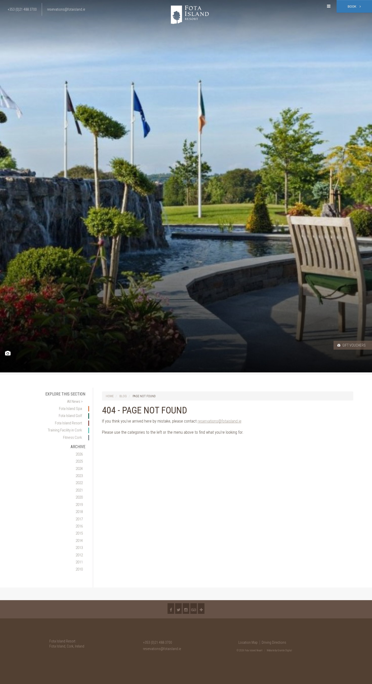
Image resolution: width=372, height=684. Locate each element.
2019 (79, 504)
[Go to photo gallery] (8, 353)
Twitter (178, 608)
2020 (79, 497)
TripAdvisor (193, 608)
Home (110, 396)
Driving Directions (274, 642)
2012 (79, 555)
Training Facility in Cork (65, 430)
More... (201, 608)
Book (352, 6)
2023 (79, 475)
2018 (79, 511)
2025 (79, 461)
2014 (79, 540)
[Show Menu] (329, 6)
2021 (79, 490)
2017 (79, 519)
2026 (79, 454)
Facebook (171, 608)
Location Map (248, 642)
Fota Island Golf (70, 415)
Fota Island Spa (70, 408)
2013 (79, 547)
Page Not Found (144, 396)
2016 (79, 526)
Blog (123, 396)
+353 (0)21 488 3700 (157, 642)
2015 (79, 533)
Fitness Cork (72, 437)
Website (271, 650)
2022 (79, 483)
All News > (75, 401)
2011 (79, 562)
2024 (79, 468)
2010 (79, 569)
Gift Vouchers (354, 345)
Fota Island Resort (68, 423)
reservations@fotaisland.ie (219, 421)
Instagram (186, 608)
